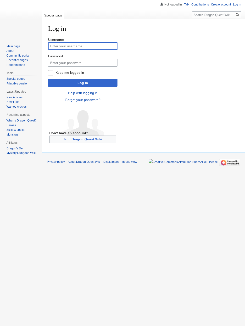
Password (55, 56)
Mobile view (129, 161)
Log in (83, 83)
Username (56, 40)
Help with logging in (83, 93)
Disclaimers (111, 161)
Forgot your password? (82, 100)
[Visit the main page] (21, 19)
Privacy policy (56, 161)
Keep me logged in (70, 72)
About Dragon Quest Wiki (84, 161)
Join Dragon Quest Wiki (82, 139)
